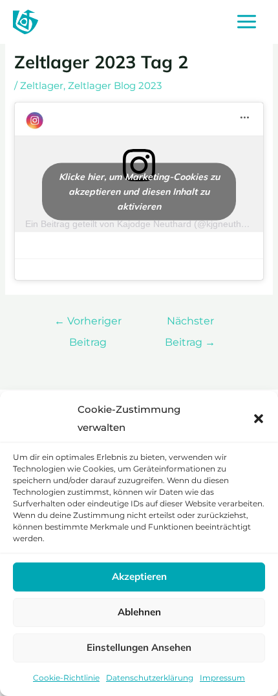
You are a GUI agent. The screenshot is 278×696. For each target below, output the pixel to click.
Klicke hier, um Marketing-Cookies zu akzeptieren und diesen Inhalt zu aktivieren (139, 191)
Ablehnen (139, 612)
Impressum (222, 677)
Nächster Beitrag (190, 324)
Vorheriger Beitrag (88, 324)
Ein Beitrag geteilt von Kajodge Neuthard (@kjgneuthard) (141, 224)
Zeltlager (41, 86)
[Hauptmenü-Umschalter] (246, 22)
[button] (258, 418)
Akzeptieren (139, 576)
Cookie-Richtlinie (66, 677)
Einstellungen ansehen (139, 647)
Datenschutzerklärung (149, 677)
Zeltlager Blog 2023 (115, 86)
